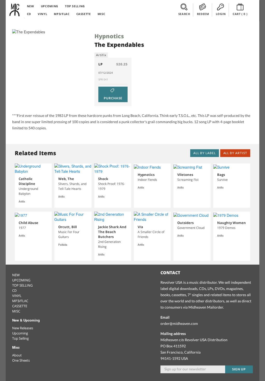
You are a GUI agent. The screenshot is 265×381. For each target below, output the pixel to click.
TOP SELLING (75, 6)
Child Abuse (28, 222)
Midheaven (14, 9)
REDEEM (203, 14)
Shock (103, 178)
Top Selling (20, 338)
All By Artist (235, 153)
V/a (140, 227)
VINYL (42, 14)
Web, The (66, 178)
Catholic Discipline (27, 181)
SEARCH (184, 14)
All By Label (204, 153)
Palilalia (62, 244)
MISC (101, 14)
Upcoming (20, 333)
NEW (30, 6)
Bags (221, 174)
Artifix (101, 55)
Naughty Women (231, 222)
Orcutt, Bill (67, 227)
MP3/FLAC (61, 14)
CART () (240, 14)
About (17, 355)
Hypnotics (109, 36)
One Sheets (21, 360)
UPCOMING (49, 6)
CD (29, 14)
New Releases (22, 328)
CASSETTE (83, 14)
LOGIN (221, 14)
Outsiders (185, 222)
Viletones (185, 174)
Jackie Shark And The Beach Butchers (112, 232)
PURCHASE (113, 98)
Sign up (239, 369)
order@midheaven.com (179, 323)
